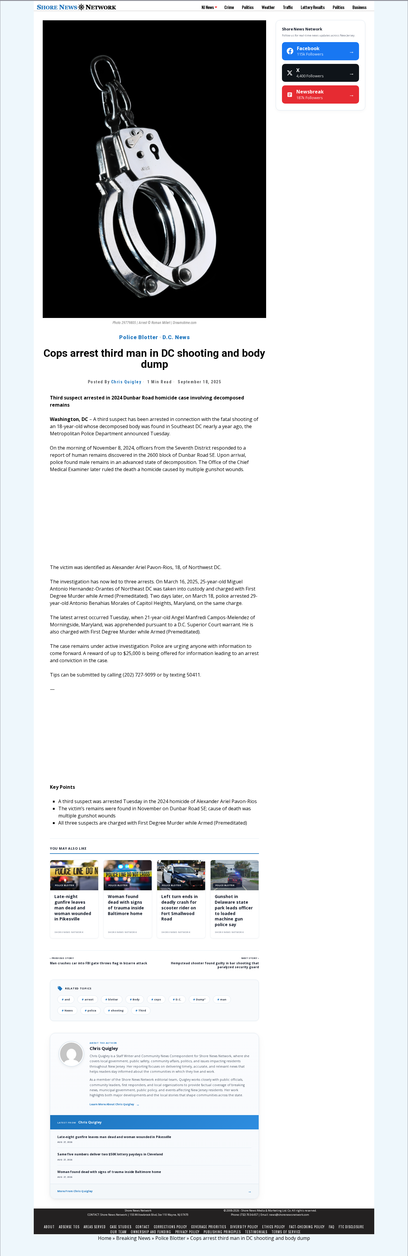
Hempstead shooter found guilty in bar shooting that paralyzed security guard (215, 965)
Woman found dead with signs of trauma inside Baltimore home (126, 905)
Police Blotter (138, 337)
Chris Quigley (126, 381)
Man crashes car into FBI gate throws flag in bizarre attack (98, 963)
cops (156, 999)
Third (141, 1010)
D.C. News (176, 337)
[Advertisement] (154, 522)
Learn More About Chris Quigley (114, 1104)
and (66, 999)
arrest (87, 999)
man (221, 999)
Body (134, 999)
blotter (111, 999)
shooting (116, 1010)
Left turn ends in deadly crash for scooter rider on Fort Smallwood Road (179, 908)
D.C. (177, 999)
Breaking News (133, 1238)
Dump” (199, 999)
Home (104, 1238)
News (67, 1010)
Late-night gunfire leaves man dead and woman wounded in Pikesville (72, 908)
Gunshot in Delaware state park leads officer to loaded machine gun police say (234, 910)
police (90, 1010)
